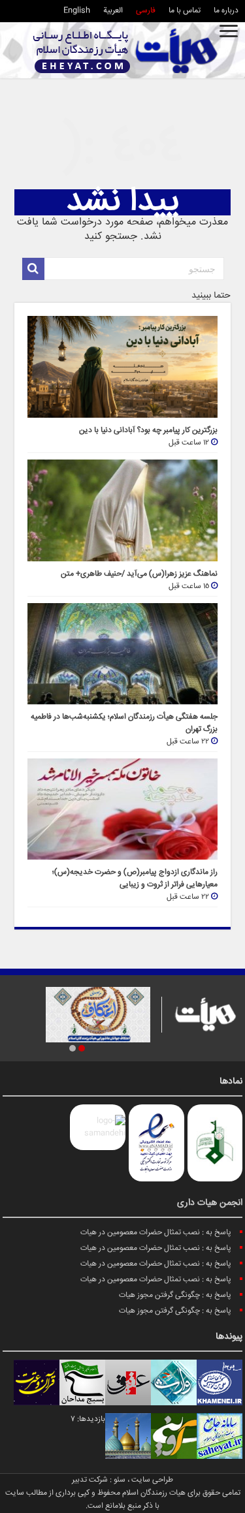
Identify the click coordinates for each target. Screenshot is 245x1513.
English (76, 11)
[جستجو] (33, 269)
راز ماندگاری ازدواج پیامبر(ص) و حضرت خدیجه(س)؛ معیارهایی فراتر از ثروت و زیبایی (135, 878)
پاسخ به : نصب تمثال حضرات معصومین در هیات (155, 1232)
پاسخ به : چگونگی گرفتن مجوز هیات (175, 1295)
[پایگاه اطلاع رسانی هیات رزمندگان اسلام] (125, 50)
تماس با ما (185, 11)
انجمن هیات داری (209, 1203)
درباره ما (226, 11)
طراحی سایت (152, 1480)
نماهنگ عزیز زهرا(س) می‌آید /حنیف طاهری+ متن (139, 574)
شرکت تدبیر (90, 1480)
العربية (113, 11)
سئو (119, 1480)
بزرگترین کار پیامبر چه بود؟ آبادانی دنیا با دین (148, 430)
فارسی (145, 11)
